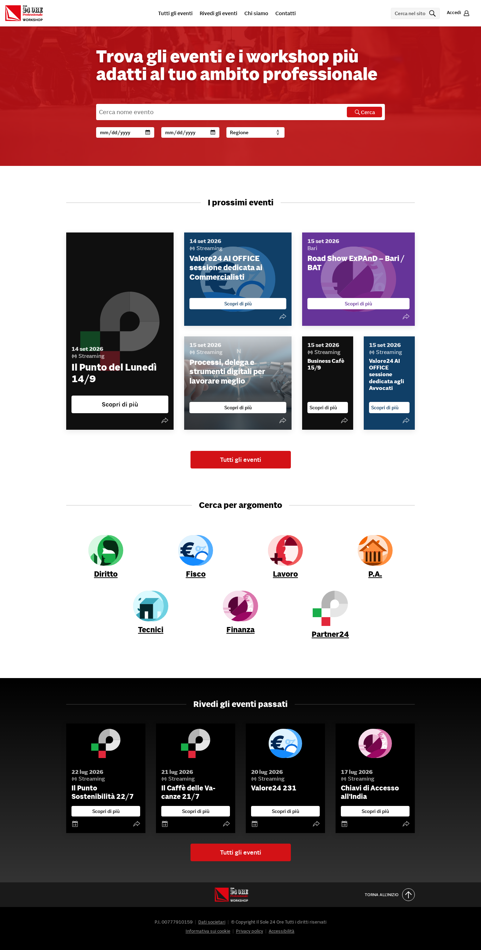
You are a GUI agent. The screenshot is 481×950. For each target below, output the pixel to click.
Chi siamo (256, 14)
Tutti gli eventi (175, 14)
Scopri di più (106, 811)
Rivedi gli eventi (218, 14)
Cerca (368, 112)
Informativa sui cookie (208, 931)
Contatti (285, 14)
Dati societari (211, 922)
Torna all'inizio (382, 894)
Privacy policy (249, 931)
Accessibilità (281, 931)
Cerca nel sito (416, 13)
